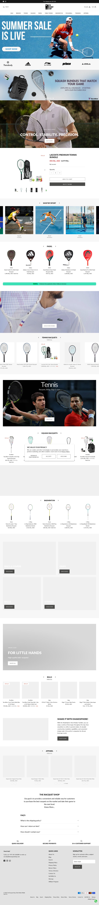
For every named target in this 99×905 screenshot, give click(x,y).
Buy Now (49, 140)
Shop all (13, 663)
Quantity (52, 169)
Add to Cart (67, 179)
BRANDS (18, 13)
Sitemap (51, 879)
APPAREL (86, 13)
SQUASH (33, 13)
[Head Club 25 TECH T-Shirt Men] (61, 766)
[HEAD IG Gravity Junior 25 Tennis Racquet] (72, 352)
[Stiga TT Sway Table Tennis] (68, 690)
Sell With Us (52, 876)
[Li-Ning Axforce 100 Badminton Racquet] (68, 511)
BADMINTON (59, 13)
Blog (50, 857)
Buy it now (67, 184)
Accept (49, 456)
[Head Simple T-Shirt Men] (37, 766)
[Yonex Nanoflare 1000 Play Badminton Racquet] (49, 511)
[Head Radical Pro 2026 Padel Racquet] (87, 257)
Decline (64, 456)
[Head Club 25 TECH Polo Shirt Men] (85, 766)
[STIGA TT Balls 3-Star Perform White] (49, 690)
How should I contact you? (30, 832)
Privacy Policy (53, 865)
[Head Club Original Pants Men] (14, 766)
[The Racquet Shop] (49, 6)
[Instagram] (5, 1)
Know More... (49, 807)
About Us (51, 854)
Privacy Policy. (66, 451)
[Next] (44, 169)
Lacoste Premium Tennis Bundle (63, 156)
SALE (12, 13)
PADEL (40, 13)
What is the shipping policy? (31, 821)
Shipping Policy (53, 862)
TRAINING (78, 13)
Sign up (77, 866)
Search (51, 860)
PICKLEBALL (69, 13)
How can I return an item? (30, 826)
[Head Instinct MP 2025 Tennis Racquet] (27, 352)
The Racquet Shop (11, 892)
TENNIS (26, 13)
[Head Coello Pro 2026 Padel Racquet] (11, 257)
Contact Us (52, 873)
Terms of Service (53, 871)
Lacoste (54, 164)
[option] (49, 37)
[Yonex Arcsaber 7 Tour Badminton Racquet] (11, 511)
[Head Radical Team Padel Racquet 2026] (49, 257)
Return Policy (52, 868)
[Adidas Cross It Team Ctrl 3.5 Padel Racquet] (30, 257)
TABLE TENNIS (49, 13)
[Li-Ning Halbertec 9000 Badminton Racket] (30, 511)
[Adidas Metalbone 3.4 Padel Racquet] (68, 257)
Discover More (49, 326)
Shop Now (63, 738)
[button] (45, 98)
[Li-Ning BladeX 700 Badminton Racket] (87, 511)
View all (49, 339)
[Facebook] (3, 1)
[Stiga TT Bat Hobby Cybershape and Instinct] (87, 690)
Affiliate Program (53, 881)
